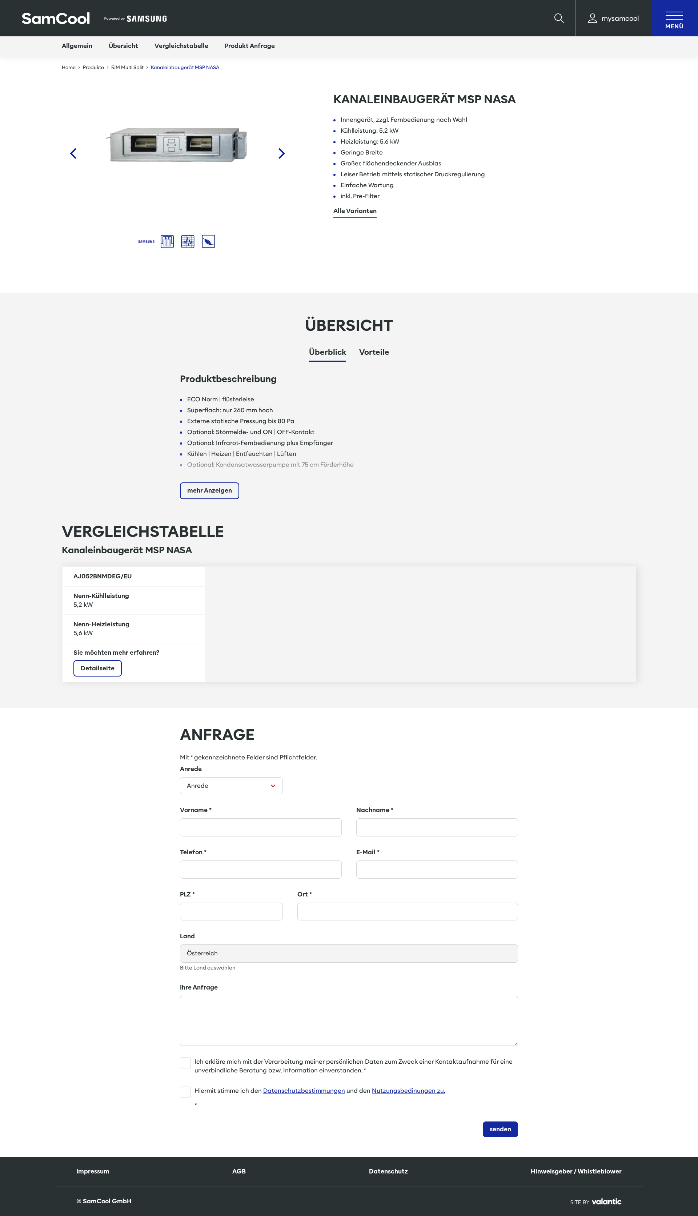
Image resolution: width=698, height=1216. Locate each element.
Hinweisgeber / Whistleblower (576, 1171)
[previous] (73, 153)
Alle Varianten (355, 211)
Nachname (374, 810)
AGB (239, 1171)
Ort (304, 894)
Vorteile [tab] (374, 352)
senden (500, 1129)
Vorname (196, 810)
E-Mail (368, 852)
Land (187, 936)
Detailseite (98, 668)
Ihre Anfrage (199, 987)
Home (69, 67)
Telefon (193, 852)
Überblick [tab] (327, 352)
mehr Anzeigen (209, 490)
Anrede (191, 769)
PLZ (187, 894)
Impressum (92, 1171)
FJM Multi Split (127, 67)
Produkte (93, 67)
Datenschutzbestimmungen (304, 1091)
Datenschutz (388, 1171)
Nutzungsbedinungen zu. (408, 1091)
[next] (282, 153)
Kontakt (661, 1156)
